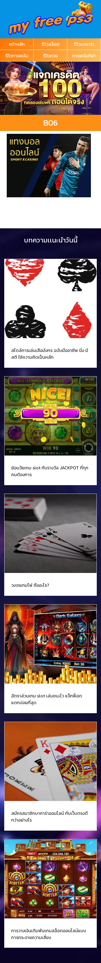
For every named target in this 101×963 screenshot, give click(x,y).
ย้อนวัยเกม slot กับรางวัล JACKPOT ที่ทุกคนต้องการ (49, 471)
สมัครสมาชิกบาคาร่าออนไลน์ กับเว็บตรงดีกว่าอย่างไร (49, 816)
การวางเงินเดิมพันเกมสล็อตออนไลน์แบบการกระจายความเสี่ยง (48, 934)
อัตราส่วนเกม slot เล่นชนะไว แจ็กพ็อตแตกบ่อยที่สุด (46, 699)
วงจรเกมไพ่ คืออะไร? (30, 585)
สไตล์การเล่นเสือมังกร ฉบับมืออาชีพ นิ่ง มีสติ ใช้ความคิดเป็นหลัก (49, 353)
